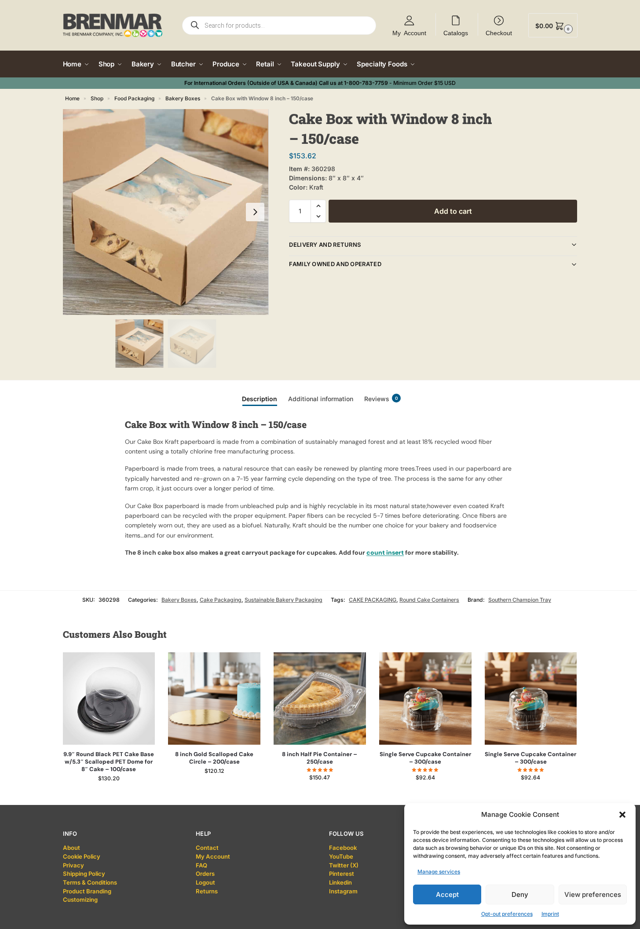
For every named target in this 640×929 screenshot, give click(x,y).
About (71, 847)
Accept (447, 894)
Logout (205, 882)
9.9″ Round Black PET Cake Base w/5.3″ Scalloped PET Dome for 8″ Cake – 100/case (108, 762)
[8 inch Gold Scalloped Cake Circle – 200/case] (214, 698)
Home (72, 98)
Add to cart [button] (109, 796)
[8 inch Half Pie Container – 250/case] (320, 698)
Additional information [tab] (320, 398)
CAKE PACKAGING (372, 599)
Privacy (73, 865)
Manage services (438, 871)
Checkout (499, 32)
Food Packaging (134, 98)
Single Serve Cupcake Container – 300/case (425, 758)
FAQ (201, 865)
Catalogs (455, 32)
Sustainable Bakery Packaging (283, 599)
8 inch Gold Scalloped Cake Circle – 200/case (214, 758)
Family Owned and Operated (335, 263)
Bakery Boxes (182, 98)
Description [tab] (259, 398)
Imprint (550, 914)
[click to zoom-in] (166, 212)
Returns (207, 891)
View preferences (592, 894)
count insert (385, 552)
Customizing (80, 899)
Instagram (343, 891)
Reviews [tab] (381, 398)
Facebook (343, 847)
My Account (409, 32)
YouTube (341, 856)
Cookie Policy (81, 856)
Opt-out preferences (507, 914)
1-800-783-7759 (366, 83)
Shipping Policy (84, 873)
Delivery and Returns (325, 244)
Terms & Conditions (90, 882)
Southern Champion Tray (519, 599)
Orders (205, 873)
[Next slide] (255, 212)
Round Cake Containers (429, 599)
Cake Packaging (220, 599)
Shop (97, 98)
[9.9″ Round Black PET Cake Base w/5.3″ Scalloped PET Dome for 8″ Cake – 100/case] (109, 698)
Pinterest (341, 873)
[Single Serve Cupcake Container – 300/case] (425, 698)
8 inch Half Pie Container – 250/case (319, 758)
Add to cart (453, 211)
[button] (622, 814)
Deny (520, 894)
